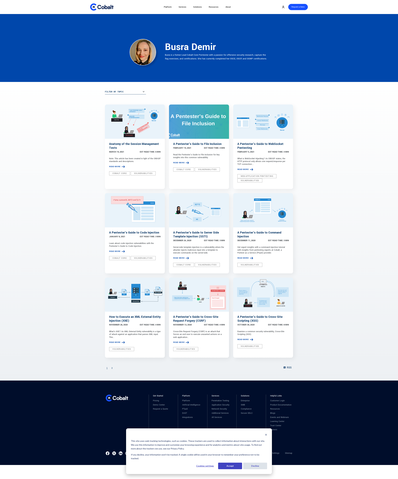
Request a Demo (298, 7)
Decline (255, 466)
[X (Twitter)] (114, 453)
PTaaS (185, 409)
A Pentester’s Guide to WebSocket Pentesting (260, 146)
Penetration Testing (220, 400)
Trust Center (275, 425)
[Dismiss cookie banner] (266, 435)
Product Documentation (281, 405)
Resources (213, 7)
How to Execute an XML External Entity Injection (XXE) (135, 319)
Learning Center (277, 421)
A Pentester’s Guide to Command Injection (259, 234)
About (228, 7)
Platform (168, 7)
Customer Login (277, 400)
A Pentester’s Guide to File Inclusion (197, 144)
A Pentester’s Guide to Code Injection (134, 233)
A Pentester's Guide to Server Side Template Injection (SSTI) (196, 234)
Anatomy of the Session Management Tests (134, 146)
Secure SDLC (247, 413)
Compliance (246, 409)
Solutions (197, 7)
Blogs (272, 413)
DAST (184, 413)
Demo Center (159, 405)
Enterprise (245, 400)
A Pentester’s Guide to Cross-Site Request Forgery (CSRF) (195, 319)
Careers (273, 429)
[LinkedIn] (121, 453)
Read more (114, 166)
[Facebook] (107, 453)
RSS (289, 367)
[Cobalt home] (101, 7)
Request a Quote (160, 409)
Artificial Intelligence (191, 405)
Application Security (220, 405)
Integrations (187, 417)
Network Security (219, 409)
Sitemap (288, 453)
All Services (217, 417)
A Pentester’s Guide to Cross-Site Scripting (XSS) (259, 319)
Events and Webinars (279, 417)
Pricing (156, 400)
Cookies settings (205, 466)
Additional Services (220, 413)
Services (182, 7)
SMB (243, 405)
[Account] (283, 7)
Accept (230, 466)
